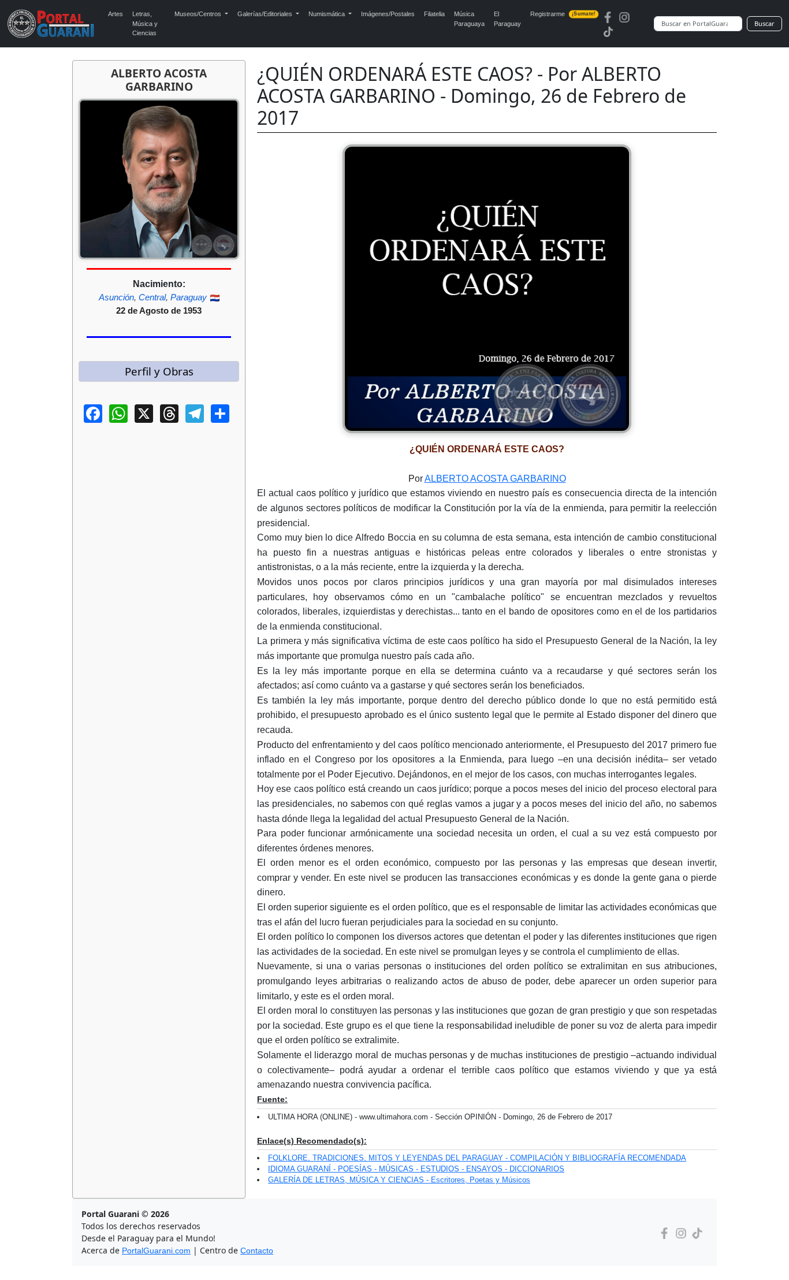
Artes (115, 13)
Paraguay (188, 297)
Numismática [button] (327, 13)
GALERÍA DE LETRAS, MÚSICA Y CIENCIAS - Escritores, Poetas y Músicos (399, 1179)
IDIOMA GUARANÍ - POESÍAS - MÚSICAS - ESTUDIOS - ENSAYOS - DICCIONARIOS (416, 1168)
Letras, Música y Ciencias (145, 23)
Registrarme (562, 13)
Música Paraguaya (469, 18)
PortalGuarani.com (156, 1250)
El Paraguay (507, 18)
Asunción (116, 297)
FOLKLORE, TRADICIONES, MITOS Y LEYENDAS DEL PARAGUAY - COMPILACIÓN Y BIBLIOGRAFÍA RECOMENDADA (477, 1158)
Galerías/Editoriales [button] (265, 13)
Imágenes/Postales (388, 13)
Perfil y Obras (159, 371)
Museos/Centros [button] (198, 13)
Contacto (256, 1250)
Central (152, 297)
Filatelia (434, 13)
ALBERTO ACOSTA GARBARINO (495, 478)
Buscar (764, 23)
